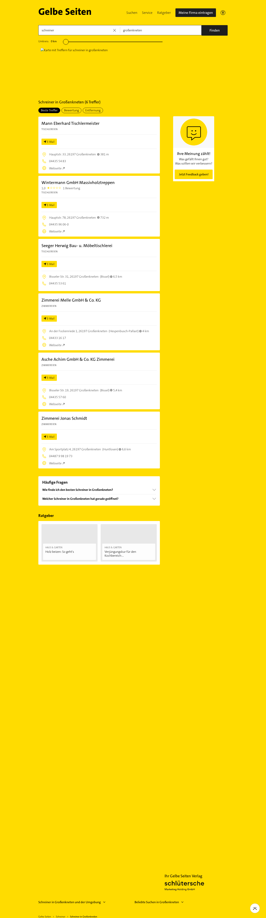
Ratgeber (164, 12)
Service (147, 12)
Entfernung (92, 110)
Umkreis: (47, 41)
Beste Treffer (49, 110)
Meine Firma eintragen (196, 12)
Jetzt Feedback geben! (194, 174)
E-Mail (51, 141)
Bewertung (71, 110)
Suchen (131, 12)
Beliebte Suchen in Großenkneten (157, 902)
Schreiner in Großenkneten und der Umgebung (69, 902)
